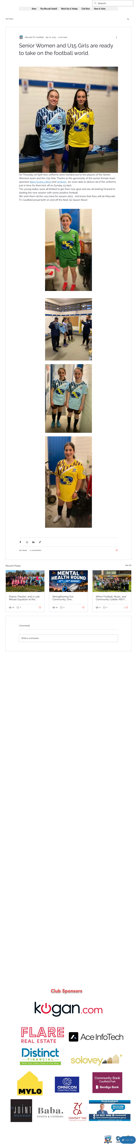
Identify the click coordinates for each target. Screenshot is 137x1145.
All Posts (9, 19)
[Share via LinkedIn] (33, 542)
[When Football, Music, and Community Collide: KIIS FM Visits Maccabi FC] (112, 581)
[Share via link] (40, 542)
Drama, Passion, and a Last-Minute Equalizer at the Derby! (24, 598)
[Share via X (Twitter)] (27, 542)
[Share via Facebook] (20, 542)
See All (128, 565)
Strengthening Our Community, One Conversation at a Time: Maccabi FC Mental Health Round (67, 598)
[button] (99, 9)
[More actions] (116, 37)
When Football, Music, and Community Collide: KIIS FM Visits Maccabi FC (111, 598)
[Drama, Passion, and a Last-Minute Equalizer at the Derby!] (25, 581)
